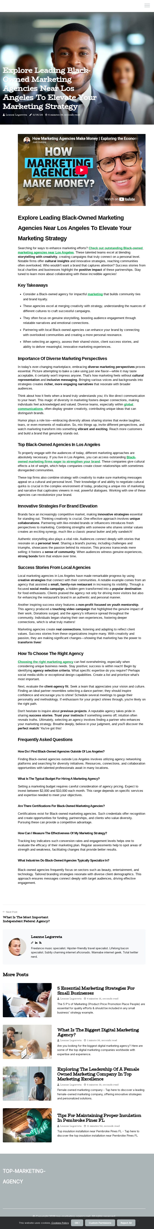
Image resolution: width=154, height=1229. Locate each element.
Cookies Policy (60, 1222)
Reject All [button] (126, 1222)
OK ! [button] (77, 1222)
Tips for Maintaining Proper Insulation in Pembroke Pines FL (99, 1117)
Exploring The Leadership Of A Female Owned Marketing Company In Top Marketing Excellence (98, 1074)
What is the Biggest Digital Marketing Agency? (98, 1032)
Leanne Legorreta (16, 114)
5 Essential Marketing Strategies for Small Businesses (95, 990)
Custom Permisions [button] (100, 1222)
